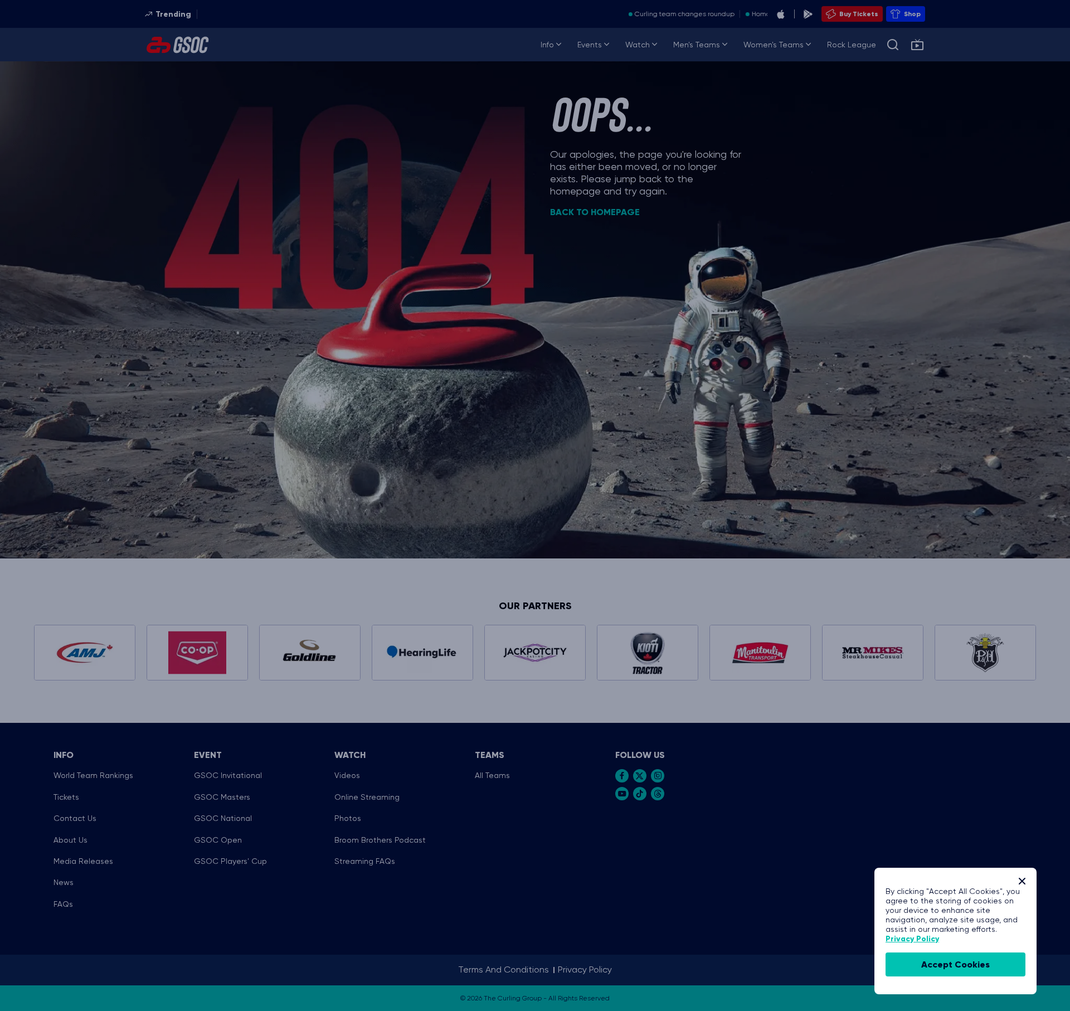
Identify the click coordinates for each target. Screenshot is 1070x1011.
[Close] (1022, 881)
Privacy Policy (912, 939)
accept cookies (955, 964)
